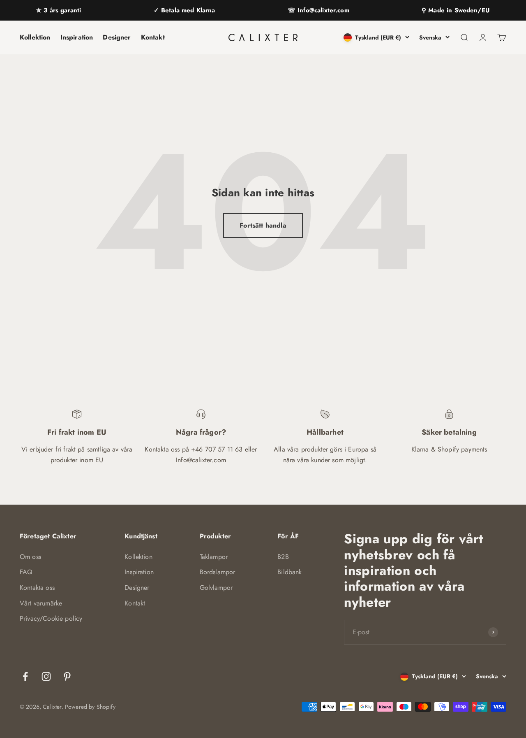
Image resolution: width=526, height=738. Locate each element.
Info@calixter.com (322, 10)
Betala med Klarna (187, 10)
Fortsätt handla (263, 225)
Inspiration (76, 37)
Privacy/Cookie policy (51, 618)
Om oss (30, 556)
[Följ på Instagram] (46, 676)
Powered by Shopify (90, 707)
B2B (282, 556)
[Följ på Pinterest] (67, 676)
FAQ (26, 572)
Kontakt (153, 37)
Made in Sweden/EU (458, 10)
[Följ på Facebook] (25, 676)
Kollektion (35, 37)
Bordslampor (217, 572)
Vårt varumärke (41, 603)
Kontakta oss (37, 587)
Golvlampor (216, 587)
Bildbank (289, 572)
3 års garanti (61, 10)
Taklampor (214, 556)
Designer (117, 37)
